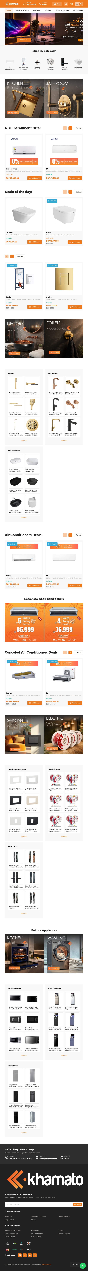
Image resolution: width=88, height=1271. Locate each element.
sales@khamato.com (48, 1159)
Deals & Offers (36, 1237)
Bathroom (35, 1231)
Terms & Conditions (38, 1217)
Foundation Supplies (12, 1231)
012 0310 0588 (14, 1159)
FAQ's (33, 1220)
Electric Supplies (64, 1234)
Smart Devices (10, 1237)
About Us (8, 1217)
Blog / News (9, 1220)
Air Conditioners (37, 1234)
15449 (66, 1159)
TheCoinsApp (46, 1264)
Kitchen (60, 1231)
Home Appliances (11, 1234)
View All (24, 441)
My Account (31, 4)
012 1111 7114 (27, 1159)
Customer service (64, 1217)
